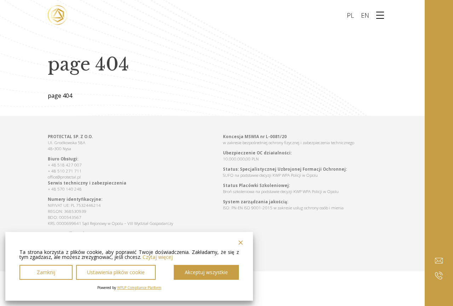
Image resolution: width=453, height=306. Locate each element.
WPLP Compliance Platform (139, 287)
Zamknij (46, 272)
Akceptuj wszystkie (206, 272)
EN (365, 15)
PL (350, 15)
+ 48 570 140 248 (65, 189)
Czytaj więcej (158, 257)
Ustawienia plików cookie (116, 272)
